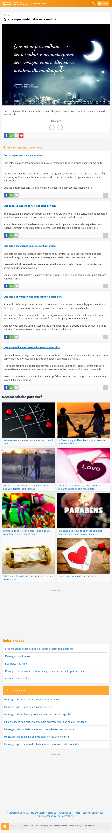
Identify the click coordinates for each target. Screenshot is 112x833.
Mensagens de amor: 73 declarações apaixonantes (32, 699)
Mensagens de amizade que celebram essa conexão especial (37, 714)
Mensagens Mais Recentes (43, 813)
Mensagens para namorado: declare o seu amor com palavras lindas (41, 744)
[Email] (16, 135)
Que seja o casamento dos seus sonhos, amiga (30, 246)
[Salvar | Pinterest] (21, 135)
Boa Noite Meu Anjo (16, 663)
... (105, 195)
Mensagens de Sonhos (17, 656)
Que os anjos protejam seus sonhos (23, 155)
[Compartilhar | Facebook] (6, 135)
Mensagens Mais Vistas (18, 813)
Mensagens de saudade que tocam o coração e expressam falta (39, 729)
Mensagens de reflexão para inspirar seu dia (28, 707)
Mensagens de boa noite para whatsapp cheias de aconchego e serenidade (46, 671)
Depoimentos (64, 813)
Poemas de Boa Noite (17, 678)
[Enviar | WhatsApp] (11, 135)
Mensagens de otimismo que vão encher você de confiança (36, 736)
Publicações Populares (48, 816)
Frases (77, 813)
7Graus (25, 825)
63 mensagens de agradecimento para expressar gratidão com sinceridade (45, 721)
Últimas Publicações (93, 813)
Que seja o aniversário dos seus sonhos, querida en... (33, 296)
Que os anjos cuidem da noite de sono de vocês (30, 205)
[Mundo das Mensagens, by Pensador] (29, 4)
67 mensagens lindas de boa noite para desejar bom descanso (39, 648)
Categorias (67, 816)
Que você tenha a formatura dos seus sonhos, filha (32, 347)
